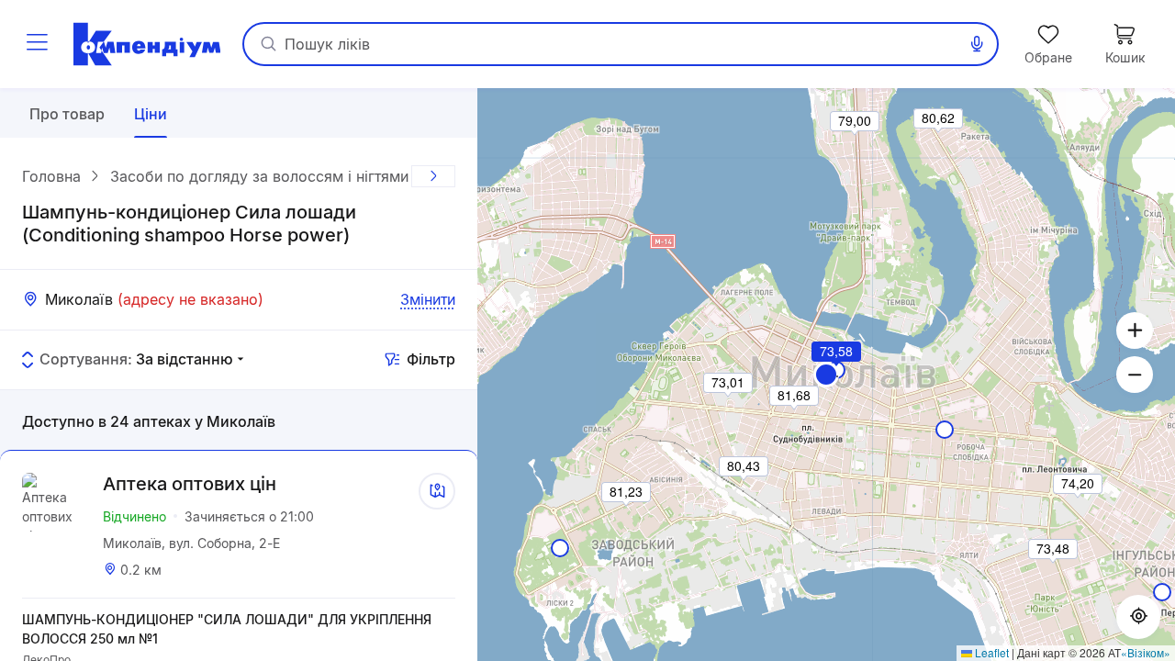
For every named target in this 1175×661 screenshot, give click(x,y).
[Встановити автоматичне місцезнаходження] (1138, 617)
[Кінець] (433, 176)
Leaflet (990, 652)
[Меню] (36, 44)
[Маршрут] (437, 491)
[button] (826, 374)
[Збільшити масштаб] (1134, 330)
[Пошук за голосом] (976, 44)
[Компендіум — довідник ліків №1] (146, 44)
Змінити (427, 299)
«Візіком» (1145, 652)
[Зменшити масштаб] (1134, 374)
